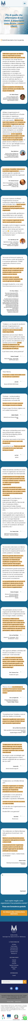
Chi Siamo (14, 944)
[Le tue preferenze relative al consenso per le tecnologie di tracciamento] (2, 1018)
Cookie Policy (18, 1001)
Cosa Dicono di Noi (14, 948)
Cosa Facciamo (14, 946)
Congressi (14, 960)
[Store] (16, 988)
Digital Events (14, 967)
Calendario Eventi (14, 951)
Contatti (14, 975)
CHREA (14, 969)
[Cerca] (25, 982)
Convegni (14, 961)
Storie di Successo (14, 949)
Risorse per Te (14, 953)
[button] (24, 3)
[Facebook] (11, 988)
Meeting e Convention (14, 965)
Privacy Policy (10, 1001)
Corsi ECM (14, 963)
